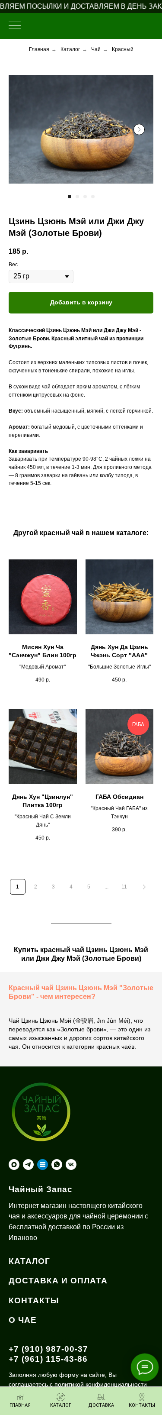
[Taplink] (42, 1164)
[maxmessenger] (14, 1164)
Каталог (70, 49)
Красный (122, 49)
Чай (96, 49)
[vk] (71, 1164)
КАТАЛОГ (29, 1261)
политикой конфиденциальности (100, 1384)
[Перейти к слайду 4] (93, 196)
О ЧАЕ (23, 1320)
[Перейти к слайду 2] (77, 196)
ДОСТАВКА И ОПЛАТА (58, 1280)
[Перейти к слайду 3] (85, 196)
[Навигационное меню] (15, 26)
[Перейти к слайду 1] (69, 196)
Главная (39, 49)
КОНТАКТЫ (34, 1300)
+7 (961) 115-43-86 (48, 1358)
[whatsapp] (56, 1164)
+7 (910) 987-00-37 (48, 1349)
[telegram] (28, 1164)
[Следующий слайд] (139, 129)
